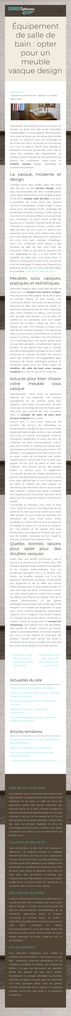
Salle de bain (19, 92)
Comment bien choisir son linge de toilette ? (33, 760)
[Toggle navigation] (60, 10)
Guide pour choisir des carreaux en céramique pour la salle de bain (23, 660)
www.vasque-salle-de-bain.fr (40, 271)
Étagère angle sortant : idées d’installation (32, 688)
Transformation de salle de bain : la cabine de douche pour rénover (48, 660)
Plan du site (35, 1009)
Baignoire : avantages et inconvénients (31, 747)
